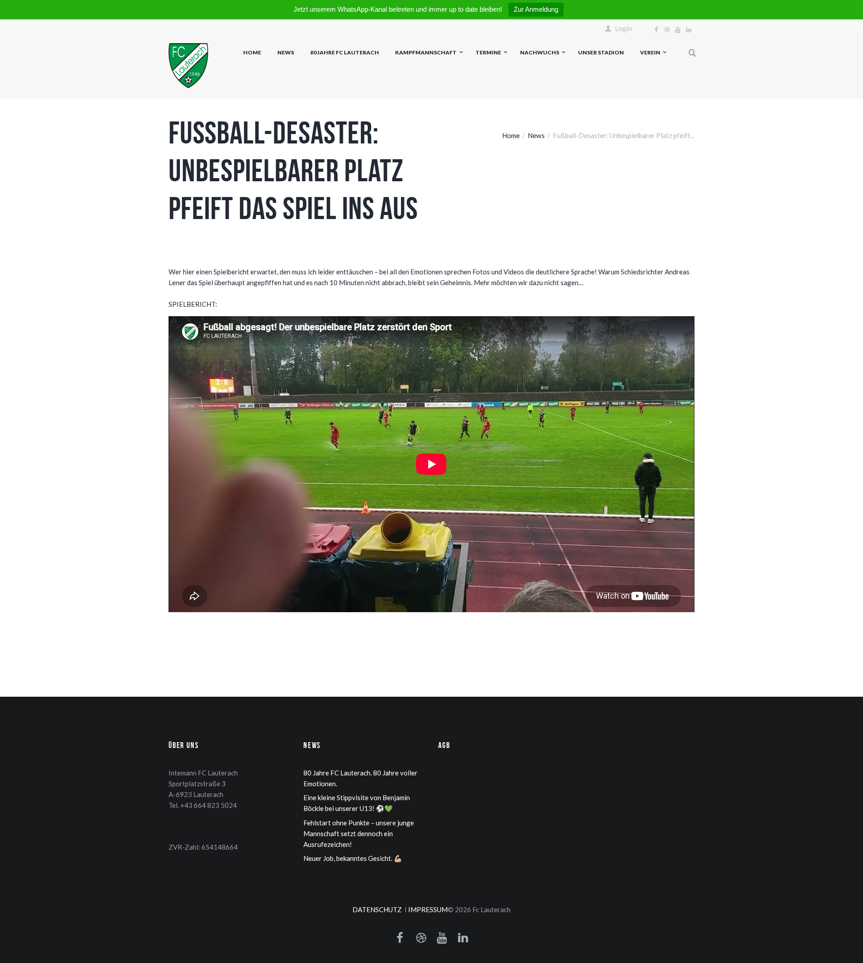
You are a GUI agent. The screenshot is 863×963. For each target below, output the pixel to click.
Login (623, 28)
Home (252, 52)
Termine (488, 52)
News (536, 135)
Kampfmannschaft (426, 52)
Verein (650, 52)
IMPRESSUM (428, 909)
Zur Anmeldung (536, 9)
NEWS (285, 52)
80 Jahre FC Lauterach (344, 52)
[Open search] (692, 53)
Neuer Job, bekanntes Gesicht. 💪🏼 (352, 858)
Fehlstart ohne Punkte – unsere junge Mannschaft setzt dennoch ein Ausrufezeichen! (358, 833)
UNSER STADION (601, 52)
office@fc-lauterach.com (205, 826)
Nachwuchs (539, 52)
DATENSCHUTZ (377, 909)
